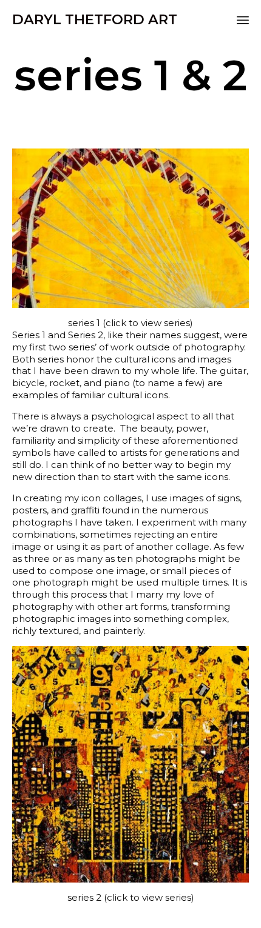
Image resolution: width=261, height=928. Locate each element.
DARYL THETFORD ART (94, 20)
